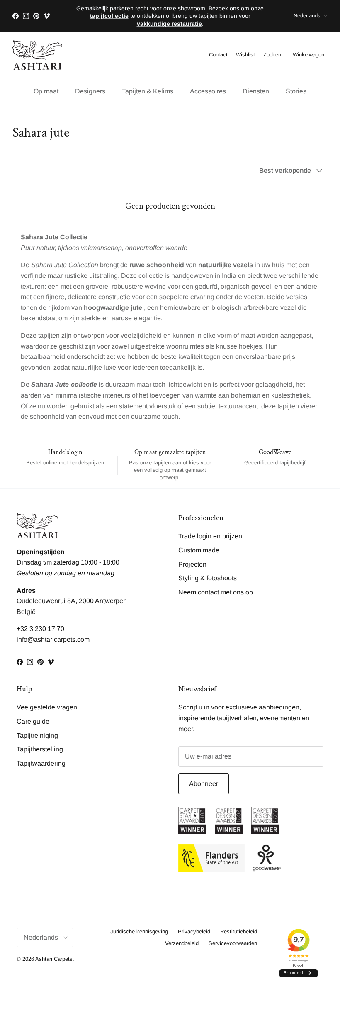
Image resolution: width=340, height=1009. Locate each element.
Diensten (256, 91)
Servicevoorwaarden (233, 943)
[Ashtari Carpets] (37, 55)
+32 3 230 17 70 (40, 628)
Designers (90, 91)
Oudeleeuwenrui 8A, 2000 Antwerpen (72, 600)
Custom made (198, 550)
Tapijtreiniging (37, 735)
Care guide (33, 721)
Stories (296, 91)
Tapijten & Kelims (147, 91)
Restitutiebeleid (238, 931)
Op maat (46, 91)
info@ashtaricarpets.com (53, 639)
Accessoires (208, 91)
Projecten (192, 564)
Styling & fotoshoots (207, 578)
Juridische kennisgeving (139, 931)
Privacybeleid (194, 931)
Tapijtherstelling (40, 749)
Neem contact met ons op (215, 592)
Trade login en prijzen (210, 536)
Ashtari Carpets (54, 959)
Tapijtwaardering (41, 763)
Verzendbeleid (182, 943)
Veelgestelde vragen (47, 707)
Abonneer (203, 783)
